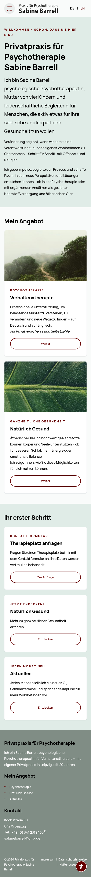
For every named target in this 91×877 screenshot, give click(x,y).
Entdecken (45, 639)
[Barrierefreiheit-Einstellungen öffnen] (81, 866)
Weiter (45, 344)
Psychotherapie (20, 787)
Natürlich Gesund (21, 793)
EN (82, 8)
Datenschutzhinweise (72, 859)
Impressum (48, 859)
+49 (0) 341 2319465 (27, 832)
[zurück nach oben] (81, 856)
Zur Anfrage (45, 577)
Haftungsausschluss (73, 864)
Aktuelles (16, 799)
